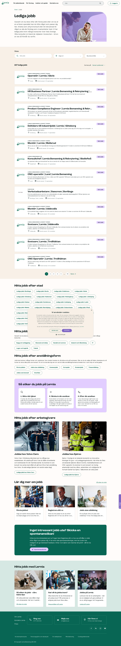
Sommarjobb (54, 367)
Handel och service (59, 343)
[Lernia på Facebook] (91, 629)
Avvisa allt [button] (55, 330)
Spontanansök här (40, 549)
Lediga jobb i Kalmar (23, 302)
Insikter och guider (42, 3)
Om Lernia (17, 617)
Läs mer (82, 326)
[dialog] (60, 323)
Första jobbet (20, 367)
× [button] (91, 310)
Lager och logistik (22, 348)
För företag (30, 3)
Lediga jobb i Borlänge (23, 291)
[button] (100, 3)
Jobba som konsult (22, 373)
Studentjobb (79, 367)
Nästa (72, 274)
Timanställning (93, 367)
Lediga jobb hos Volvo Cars (25, 472)
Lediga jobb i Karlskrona (43, 302)
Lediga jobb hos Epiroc (71, 474)
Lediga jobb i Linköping (63, 302)
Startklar (37, 373)
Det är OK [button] (66, 330)
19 (67, 274)
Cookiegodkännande (83, 636)
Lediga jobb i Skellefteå (24, 313)
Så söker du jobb (101, 482)
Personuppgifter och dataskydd (39, 636)
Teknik (36, 348)
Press (16, 624)
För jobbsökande (18, 3)
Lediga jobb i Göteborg (23, 297)
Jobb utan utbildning (37, 367)
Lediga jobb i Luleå (82, 302)
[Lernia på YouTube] (105, 629)
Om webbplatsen (57, 636)
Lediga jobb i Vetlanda (23, 324)
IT (92, 343)
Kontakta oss (54, 3)
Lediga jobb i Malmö (22, 307)
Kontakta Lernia (19, 620)
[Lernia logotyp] (5, 3)
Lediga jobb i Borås (42, 291)
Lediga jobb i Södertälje (24, 318)
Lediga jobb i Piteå (84, 307)
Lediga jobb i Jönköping (86, 297)
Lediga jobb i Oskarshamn (64, 307)
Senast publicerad (97, 65)
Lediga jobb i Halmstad (44, 297)
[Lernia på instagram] (100, 629)
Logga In (115, 3)
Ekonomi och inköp (42, 343)
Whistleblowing (70, 636)
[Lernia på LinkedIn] (95, 629)
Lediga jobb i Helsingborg (65, 297)
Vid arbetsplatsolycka (21, 636)
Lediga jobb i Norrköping (42, 307)
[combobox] (68, 56)
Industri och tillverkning (79, 343)
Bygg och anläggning (23, 343)
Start (16, 9)
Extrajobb (66, 367)
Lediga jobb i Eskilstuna (61, 291)
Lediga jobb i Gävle (81, 291)
